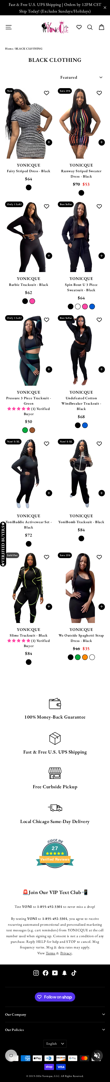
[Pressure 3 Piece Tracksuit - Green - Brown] (32, 430)
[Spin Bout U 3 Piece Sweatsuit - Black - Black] (70, 306)
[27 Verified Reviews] (55, 877)
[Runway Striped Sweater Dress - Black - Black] (81, 192)
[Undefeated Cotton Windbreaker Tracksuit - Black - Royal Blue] (84, 425)
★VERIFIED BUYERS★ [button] (3, 544)
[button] (19, 408)
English (51, 1043)
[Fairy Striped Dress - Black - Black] (28, 187)
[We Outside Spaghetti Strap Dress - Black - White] (92, 657)
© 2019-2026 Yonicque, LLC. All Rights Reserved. (55, 1076)
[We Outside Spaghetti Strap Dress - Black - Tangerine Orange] (84, 657)
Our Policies (14, 1029)
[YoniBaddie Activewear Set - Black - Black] (28, 543)
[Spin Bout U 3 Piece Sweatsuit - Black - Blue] (92, 306)
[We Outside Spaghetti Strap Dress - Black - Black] (70, 657)
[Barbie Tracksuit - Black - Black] (25, 301)
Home (9, 48)
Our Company (15, 1014)
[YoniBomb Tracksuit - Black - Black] (81, 538)
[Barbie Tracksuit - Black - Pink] (32, 301)
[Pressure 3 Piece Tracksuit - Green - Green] (25, 430)
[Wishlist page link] (79, 27)
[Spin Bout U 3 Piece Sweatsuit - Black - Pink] (84, 306)
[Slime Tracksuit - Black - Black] (28, 662)
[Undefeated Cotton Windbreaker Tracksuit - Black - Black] (77, 425)
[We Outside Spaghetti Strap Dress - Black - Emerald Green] (77, 657)
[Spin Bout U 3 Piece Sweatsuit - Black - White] (77, 306)
